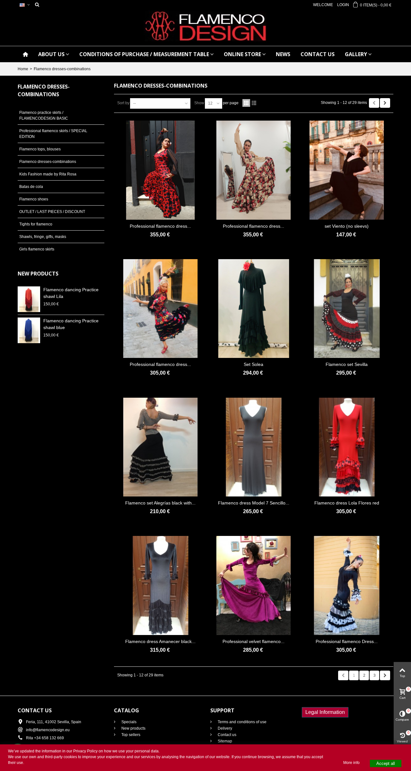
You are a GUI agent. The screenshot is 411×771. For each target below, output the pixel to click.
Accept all (385, 763)
